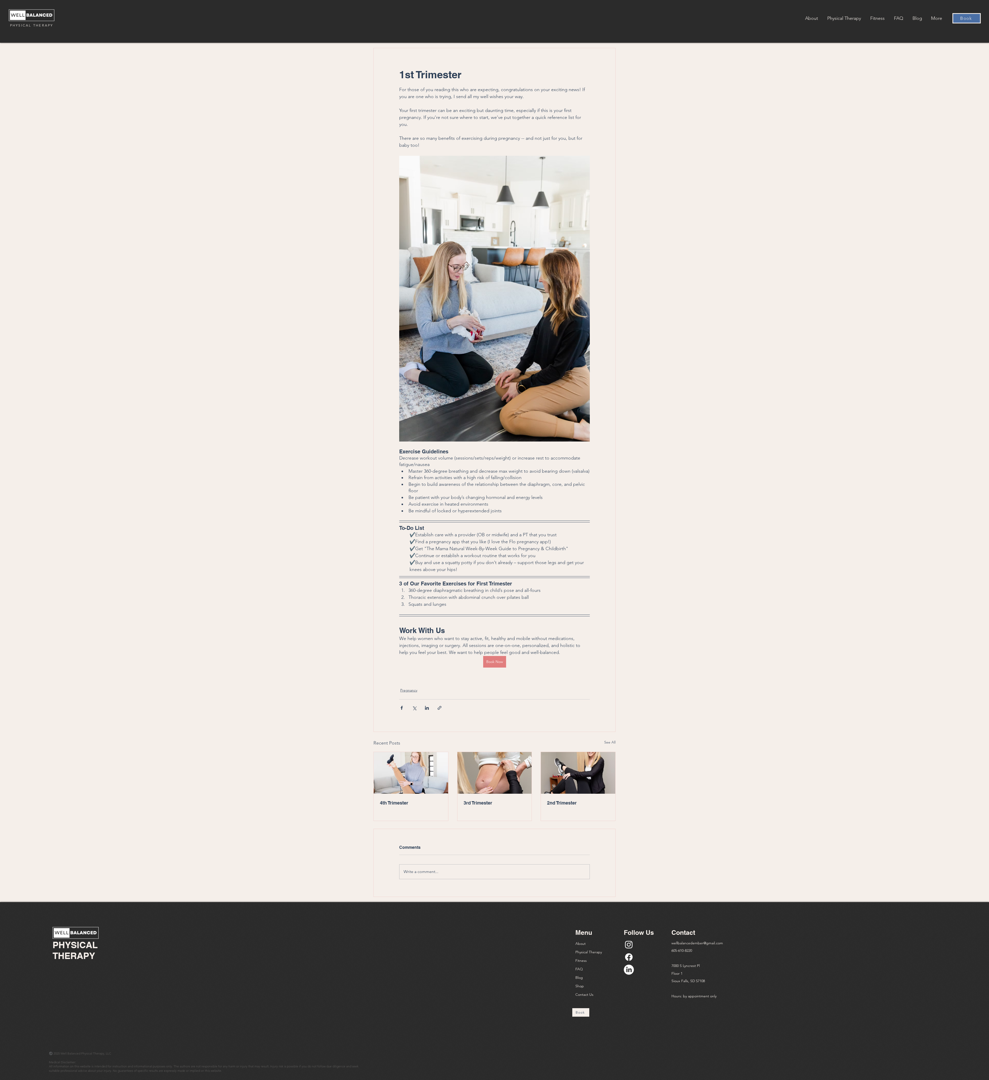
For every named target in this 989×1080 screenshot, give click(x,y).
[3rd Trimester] (494, 773)
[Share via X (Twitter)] (414, 707)
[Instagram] (629, 944)
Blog (579, 977)
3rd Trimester (478, 803)
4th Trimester (394, 803)
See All (610, 742)
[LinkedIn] (629, 970)
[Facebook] (629, 957)
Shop (579, 986)
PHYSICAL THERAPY (31, 25)
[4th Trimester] (411, 773)
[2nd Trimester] (578, 773)
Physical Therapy (588, 952)
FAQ (579, 969)
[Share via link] (439, 707)
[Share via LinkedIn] (426, 707)
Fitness (581, 960)
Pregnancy (408, 690)
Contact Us (584, 994)
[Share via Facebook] (401, 707)
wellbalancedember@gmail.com (697, 943)
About (580, 943)
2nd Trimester (562, 803)
